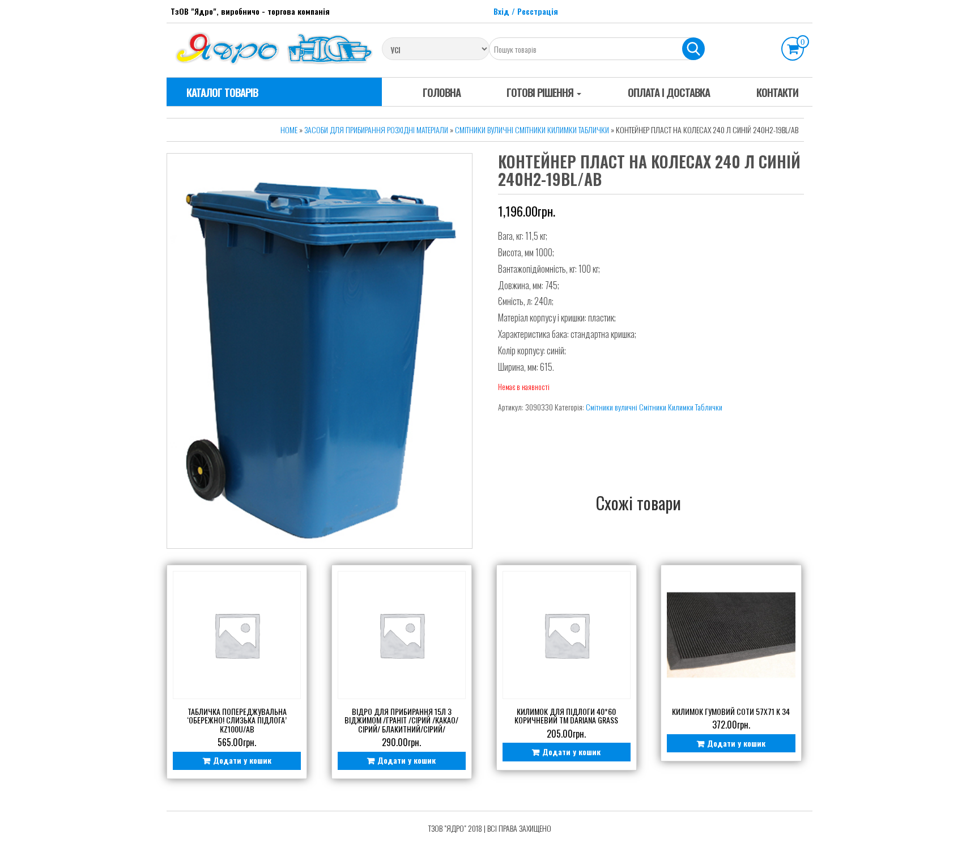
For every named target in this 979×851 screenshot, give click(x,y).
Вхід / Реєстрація (525, 11)
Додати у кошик (242, 760)
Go (693, 48)
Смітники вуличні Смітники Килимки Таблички (532, 130)
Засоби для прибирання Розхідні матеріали (376, 130)
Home (288, 130)
